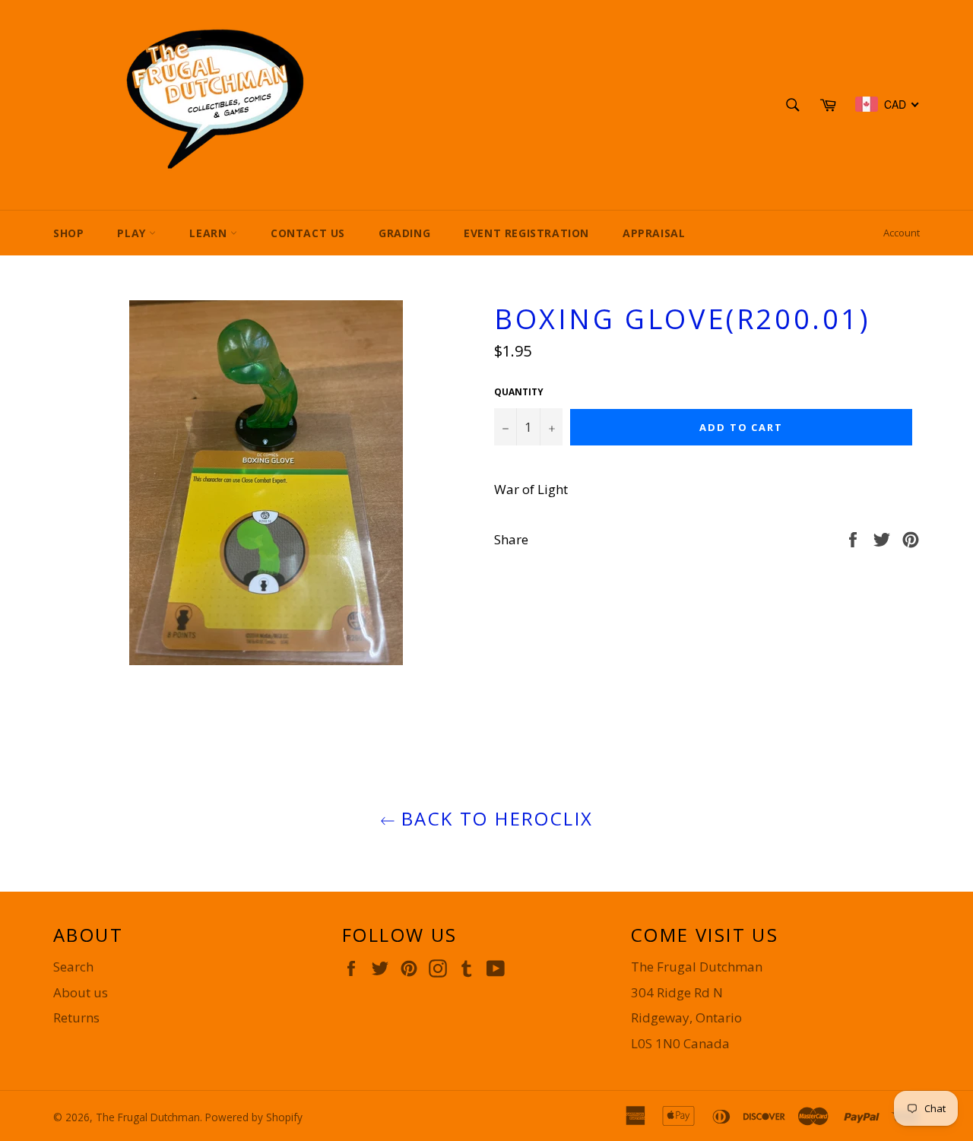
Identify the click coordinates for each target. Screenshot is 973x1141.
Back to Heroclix (494, 818)
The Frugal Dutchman (148, 1117)
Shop (68, 233)
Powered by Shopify (254, 1117)
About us (80, 992)
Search (73, 966)
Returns (76, 1017)
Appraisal (654, 233)
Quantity (519, 392)
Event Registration (526, 233)
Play (133, 233)
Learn (209, 233)
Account (901, 232)
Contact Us (308, 233)
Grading (404, 233)
